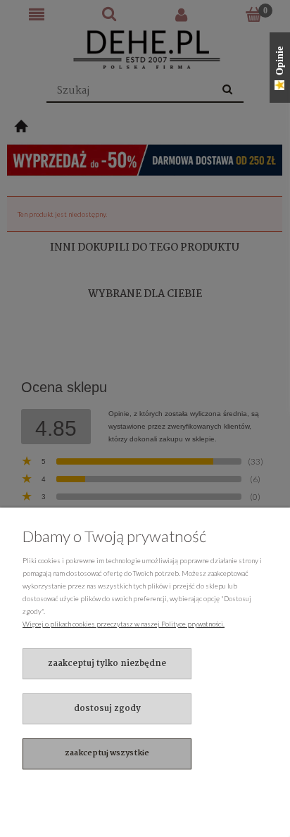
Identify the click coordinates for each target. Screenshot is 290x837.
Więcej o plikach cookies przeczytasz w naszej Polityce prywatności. (124, 623)
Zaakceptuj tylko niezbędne (107, 663)
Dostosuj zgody (107, 708)
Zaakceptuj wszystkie (107, 753)
